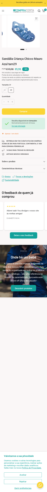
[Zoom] (36, 18)
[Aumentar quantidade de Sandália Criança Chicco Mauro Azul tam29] (12, 101)
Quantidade (6, 96)
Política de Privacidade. (31, 468)
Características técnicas (12, 168)
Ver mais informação (18, 126)
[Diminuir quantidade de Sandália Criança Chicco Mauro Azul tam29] (4, 101)
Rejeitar (22, 481)
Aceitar (23, 475)
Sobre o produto (8, 161)
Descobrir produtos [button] (23, 288)
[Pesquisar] (39, 11)
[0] (43, 11)
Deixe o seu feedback (23, 235)
